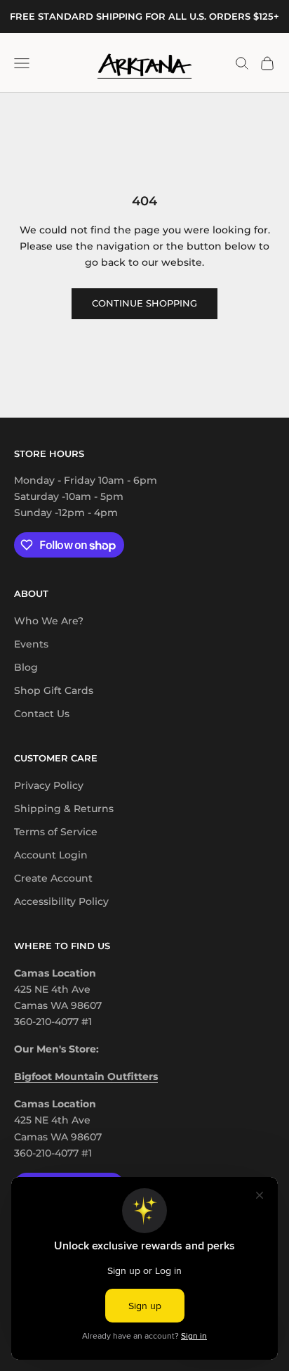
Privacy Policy (48, 785)
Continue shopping (144, 303)
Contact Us (41, 713)
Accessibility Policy (61, 901)
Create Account (53, 878)
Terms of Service (56, 831)
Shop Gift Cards (53, 690)
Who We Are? (48, 620)
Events (31, 644)
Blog (26, 667)
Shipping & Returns (64, 808)
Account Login (51, 855)
